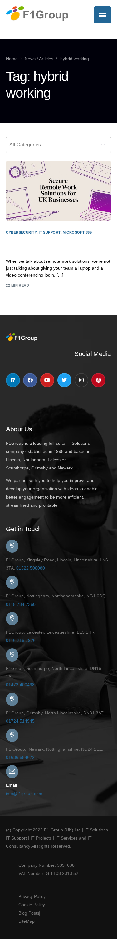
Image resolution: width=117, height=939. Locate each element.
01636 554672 (20, 757)
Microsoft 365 (77, 232)
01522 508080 (30, 568)
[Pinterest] (98, 380)
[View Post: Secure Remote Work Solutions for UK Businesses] (58, 191)
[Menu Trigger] (102, 14)
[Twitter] (64, 380)
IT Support (50, 232)
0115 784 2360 (21, 604)
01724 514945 (20, 720)
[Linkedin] (13, 380)
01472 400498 (20, 684)
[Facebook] (30, 380)
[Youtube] (47, 380)
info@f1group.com (24, 793)
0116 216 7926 (21, 640)
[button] (58, 417)
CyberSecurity (21, 232)
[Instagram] (82, 380)
